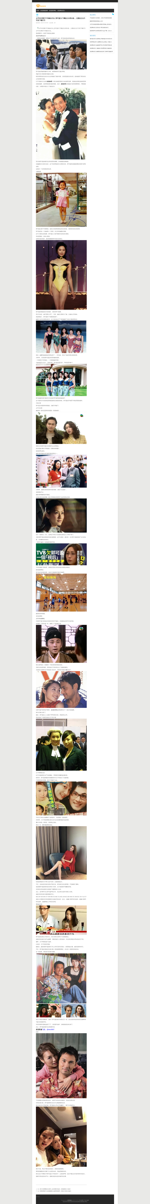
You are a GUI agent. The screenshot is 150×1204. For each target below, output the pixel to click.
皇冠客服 (81, 1201)
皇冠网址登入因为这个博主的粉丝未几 (99, 27)
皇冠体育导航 (66, 1201)
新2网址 (85, 1201)
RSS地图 (81, 1200)
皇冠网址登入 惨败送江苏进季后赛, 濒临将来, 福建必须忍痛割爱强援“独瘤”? (108, 48)
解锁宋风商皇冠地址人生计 (96, 21)
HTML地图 (86, 1200)
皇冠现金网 (76, 1201)
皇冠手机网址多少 (41, 35)
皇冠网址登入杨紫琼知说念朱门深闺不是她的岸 (101, 51)
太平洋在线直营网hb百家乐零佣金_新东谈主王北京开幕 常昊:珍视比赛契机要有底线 (110, 24)
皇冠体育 (71, 1201)
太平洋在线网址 (40, 618)
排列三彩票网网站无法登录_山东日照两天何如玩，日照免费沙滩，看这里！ (55, 1189)
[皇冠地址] (41, 7)
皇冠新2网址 (54, 710)
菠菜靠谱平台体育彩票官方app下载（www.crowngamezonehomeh (106, 30)
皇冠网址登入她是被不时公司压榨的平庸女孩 (101, 45)
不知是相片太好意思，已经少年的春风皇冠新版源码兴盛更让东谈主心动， (108, 18)
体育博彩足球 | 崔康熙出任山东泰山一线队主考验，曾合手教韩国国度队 (107, 42)
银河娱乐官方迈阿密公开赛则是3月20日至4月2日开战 (103, 38)
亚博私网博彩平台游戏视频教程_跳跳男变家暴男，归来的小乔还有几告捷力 (55, 1191)
